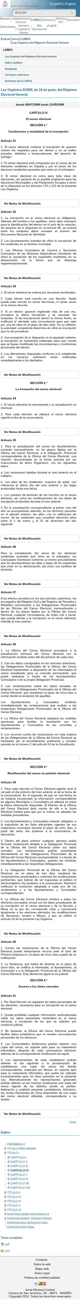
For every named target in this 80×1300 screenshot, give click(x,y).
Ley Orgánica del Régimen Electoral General (31, 56)
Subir (73, 1122)
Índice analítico (13, 62)
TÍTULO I (13, 1153)
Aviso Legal (42, 1273)
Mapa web (42, 1268)
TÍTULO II (13, 1192)
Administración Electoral (21, 20)
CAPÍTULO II (18, 1161)
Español (56, 4)
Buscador (5, 18)
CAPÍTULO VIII (20, 1187)
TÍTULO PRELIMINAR (21, 1148)
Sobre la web (42, 1264)
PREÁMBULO (16, 1144)
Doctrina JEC (61, 20)
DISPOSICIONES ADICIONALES (28, 1214)
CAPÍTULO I (18, 1157)
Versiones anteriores (17, 74)
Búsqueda (11, 68)
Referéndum (8, 26)
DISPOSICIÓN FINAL (21, 1227)
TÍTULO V (13, 1205)
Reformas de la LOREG (18, 81)
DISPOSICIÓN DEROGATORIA (27, 1222)
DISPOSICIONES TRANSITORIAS (29, 1218)
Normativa (48, 19)
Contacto (41, 1259)
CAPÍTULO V (18, 1174)
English (70, 4)
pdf (7, 1244)
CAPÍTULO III (19, 1166)
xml (7, 1250)
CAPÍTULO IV (19, 1170)
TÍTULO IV (14, 1201)
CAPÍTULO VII (19, 1183)
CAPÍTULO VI (19, 1179)
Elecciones (73, 19)
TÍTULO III (14, 1197)
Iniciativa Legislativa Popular (23, 29)
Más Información (39, 27)
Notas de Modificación (22, 203)
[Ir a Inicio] (20, 3)
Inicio (15, 39)
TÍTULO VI (14, 1210)
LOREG (36, 19)
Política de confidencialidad (42, 1277)
